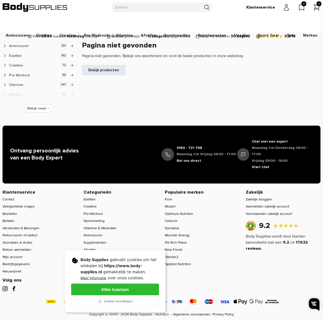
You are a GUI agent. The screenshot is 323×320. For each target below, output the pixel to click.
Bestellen (10, 214)
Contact (8, 199)
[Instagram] (5, 288)
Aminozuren (17, 35)
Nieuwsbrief (12, 271)
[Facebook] (13, 288)
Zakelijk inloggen (259, 199)
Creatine (68, 35)
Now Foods (174, 249)
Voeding (242, 35)
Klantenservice (260, 7)
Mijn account (12, 257)
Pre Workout (96, 35)
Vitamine (124, 35)
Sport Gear (268, 35)
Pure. (169, 199)
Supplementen (212, 35)
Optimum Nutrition (179, 214)
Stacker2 (171, 257)
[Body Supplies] (35, 7)
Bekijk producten (103, 70)
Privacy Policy (223, 314)
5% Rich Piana (175, 242)
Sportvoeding (177, 35)
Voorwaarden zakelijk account (269, 214)
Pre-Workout (93, 214)
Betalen (8, 221)
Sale (291, 35)
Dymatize (172, 228)
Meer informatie (93, 278)
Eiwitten (44, 35)
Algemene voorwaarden (191, 314)
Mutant (170, 206)
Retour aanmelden (17, 249)
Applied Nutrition (178, 264)
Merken (310, 35)
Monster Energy (177, 235)
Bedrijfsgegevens (16, 264)
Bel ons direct (189, 160)
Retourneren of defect (20, 235)
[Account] (286, 7)
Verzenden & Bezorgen (21, 228)
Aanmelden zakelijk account (267, 206)
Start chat (260, 167)
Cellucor (171, 221)
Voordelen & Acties (18, 242)
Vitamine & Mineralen (100, 228)
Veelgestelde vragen (19, 206)
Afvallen (148, 35)
